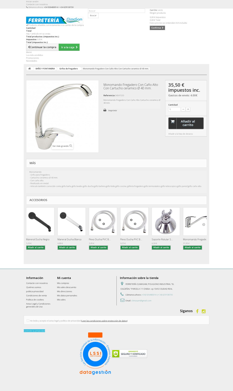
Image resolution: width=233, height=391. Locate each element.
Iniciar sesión (32, 1)
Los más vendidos (34, 55)
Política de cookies (35, 299)
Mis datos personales (67, 295)
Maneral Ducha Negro (37, 239)
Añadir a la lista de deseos (180, 133)
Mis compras (63, 283)
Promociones (32, 57)
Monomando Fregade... (195, 239)
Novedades (31, 60)
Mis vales (61, 299)
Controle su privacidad (34, 330)
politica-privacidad (34, 291)
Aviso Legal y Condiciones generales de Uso (38, 305)
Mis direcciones (64, 291)
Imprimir (112, 110)
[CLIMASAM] (54, 20)
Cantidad (173, 104)
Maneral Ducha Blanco (69, 239)
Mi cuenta (64, 278)
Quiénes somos (33, 287)
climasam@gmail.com (141, 300)
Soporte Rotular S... (162, 239)
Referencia (109, 95)
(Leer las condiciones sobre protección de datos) (104, 320)
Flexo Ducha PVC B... (100, 239)
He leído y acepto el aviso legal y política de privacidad (55, 320)
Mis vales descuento (66, 287)
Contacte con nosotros (37, 4)
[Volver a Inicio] (29, 69)
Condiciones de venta (36, 295)
